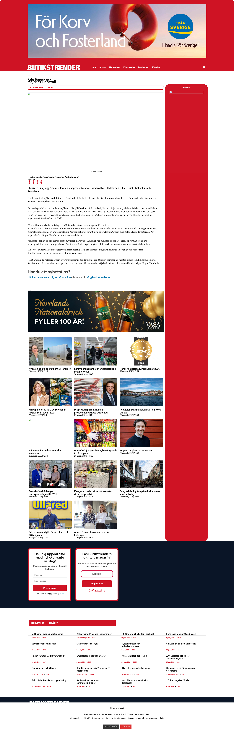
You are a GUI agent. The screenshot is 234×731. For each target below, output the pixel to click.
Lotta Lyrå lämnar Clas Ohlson (181, 634)
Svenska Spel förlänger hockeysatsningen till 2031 (43, 493)
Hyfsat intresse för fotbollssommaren (130, 645)
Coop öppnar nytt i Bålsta (44, 668)
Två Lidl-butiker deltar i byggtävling (49, 680)
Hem (94, 67)
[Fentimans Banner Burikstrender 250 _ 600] (186, 93)
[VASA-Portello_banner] (117, 56)
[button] (204, 67)
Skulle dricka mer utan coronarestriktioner (88, 681)
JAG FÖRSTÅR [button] (111, 727)
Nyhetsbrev (114, 67)
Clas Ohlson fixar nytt (87, 643)
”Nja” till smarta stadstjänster (135, 668)
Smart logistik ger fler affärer (91, 656)
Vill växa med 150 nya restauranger (94, 634)
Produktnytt (143, 67)
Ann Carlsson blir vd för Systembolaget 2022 (177, 657)
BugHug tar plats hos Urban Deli (136, 450)
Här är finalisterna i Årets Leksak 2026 (140, 368)
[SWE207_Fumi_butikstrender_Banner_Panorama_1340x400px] (96, 331)
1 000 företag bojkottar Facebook (137, 634)
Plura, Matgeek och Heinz (134, 656)
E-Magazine (129, 67)
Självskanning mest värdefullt (181, 643)
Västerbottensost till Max (44, 643)
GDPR (62, 594)
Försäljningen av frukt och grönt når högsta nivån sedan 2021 (47, 411)
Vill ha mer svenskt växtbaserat (47, 634)
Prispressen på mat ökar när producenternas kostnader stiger (91, 411)
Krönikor (156, 67)
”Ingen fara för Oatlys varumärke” (48, 656)
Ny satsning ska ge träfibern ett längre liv (50, 368)
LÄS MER (126, 727)
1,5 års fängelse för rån (177, 680)
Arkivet (102, 67)
